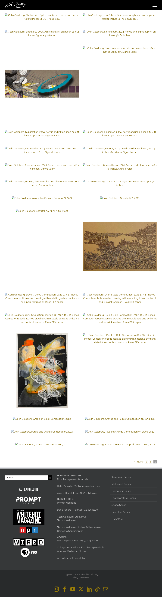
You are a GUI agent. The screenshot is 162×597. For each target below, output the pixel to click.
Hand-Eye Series (121, 512)
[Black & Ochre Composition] (42, 298)
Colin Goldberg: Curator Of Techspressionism (71, 518)
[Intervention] (42, 150)
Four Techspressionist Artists (72, 479)
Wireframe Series (121, 477)
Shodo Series (119, 505)
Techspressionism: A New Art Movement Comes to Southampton (79, 529)
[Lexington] (120, 134)
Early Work (117, 519)
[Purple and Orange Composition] (42, 432)
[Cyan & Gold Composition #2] (42, 318)
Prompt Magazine (66, 502)
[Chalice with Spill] (42, 17)
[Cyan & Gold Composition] (120, 298)
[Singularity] (42, 33)
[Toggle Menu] (155, 5)
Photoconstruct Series (124, 498)
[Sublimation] (42, 134)
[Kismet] (42, 83)
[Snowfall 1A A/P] (42, 211)
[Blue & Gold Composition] (120, 318)
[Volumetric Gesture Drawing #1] (42, 198)
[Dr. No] (120, 183)
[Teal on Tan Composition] (42, 444)
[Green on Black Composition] (42, 419)
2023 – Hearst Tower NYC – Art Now (77, 493)
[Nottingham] (120, 33)
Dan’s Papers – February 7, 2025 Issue (77, 509)
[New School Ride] (120, 17)
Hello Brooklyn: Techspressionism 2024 (78, 486)
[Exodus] (120, 150)
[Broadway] (120, 50)
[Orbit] (120, 167)
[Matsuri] (42, 183)
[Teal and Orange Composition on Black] (120, 432)
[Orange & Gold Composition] (42, 370)
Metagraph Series (121, 484)
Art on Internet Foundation (71, 558)
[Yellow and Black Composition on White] (120, 444)
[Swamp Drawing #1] (120, 246)
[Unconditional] (42, 167)
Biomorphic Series (121, 491)
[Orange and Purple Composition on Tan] (120, 419)
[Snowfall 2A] (120, 198)
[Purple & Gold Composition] (120, 338)
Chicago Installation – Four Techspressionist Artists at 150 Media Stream (81, 549)
